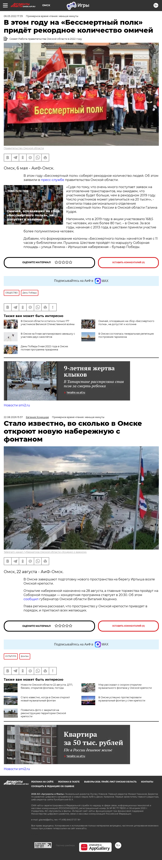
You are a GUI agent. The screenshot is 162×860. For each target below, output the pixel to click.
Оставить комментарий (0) (128, 262)
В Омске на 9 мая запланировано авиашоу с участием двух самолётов (48, 335)
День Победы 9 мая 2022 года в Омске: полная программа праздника (44, 348)
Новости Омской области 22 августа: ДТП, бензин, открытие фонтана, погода (47, 686)
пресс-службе (53, 180)
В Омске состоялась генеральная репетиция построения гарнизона (126, 335)
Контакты (147, 782)
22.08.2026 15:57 (13, 417)
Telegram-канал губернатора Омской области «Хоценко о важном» (45, 552)
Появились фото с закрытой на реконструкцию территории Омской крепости (43, 713)
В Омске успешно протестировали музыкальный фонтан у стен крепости (121, 699)
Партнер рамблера (65, 845)
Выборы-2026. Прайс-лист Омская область (110, 782)
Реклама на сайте (42, 782)
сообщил (31, 599)
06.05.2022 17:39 (13, 16)
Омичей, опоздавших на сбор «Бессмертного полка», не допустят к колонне (126, 323)
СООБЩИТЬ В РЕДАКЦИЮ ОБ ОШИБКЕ (52, 786)
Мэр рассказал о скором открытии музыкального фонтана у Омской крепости (125, 686)
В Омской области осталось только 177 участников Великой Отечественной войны (47, 323)
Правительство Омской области (24, 148)
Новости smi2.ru (17, 405)
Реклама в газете (69, 782)
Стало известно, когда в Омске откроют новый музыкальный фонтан (45, 699)
